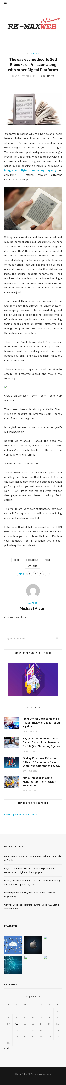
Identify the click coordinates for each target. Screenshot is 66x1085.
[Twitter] (35, 573)
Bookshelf (32, 560)
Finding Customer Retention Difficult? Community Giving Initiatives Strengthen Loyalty (41, 761)
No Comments (46, 76)
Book (17, 560)
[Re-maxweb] (33, 23)
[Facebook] (29, 573)
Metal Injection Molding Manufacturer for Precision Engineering (39, 781)
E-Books (34, 53)
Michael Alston (33, 608)
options (32, 566)
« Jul (6, 1048)
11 (16, 1024)
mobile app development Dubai (20, 814)
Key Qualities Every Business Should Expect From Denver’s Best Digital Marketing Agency (41, 742)
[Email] (47, 573)
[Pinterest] (41, 573)
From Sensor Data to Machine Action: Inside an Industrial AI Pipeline (41, 722)
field (48, 560)
